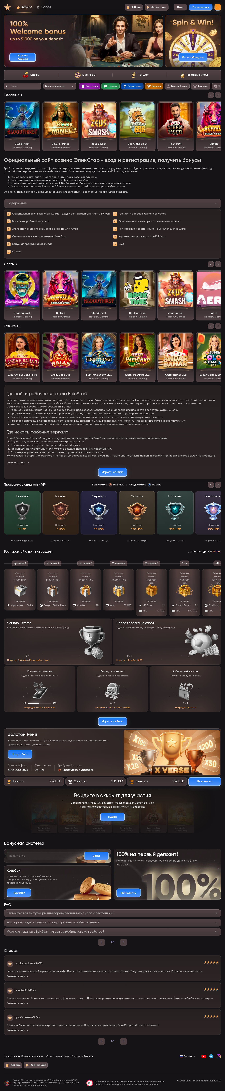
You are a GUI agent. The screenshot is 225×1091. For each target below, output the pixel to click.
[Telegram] (211, 1056)
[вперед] (123, 942)
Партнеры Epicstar (82, 1056)
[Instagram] (218, 1056)
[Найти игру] (7, 86)
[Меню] (217, 7)
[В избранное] (35, 106)
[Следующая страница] (123, 1041)
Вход (180, 7)
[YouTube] (203, 1056)
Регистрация (200, 7)
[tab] (31, 75)
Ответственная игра (58, 1056)
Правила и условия (32, 1056)
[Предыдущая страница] (101, 1041)
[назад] (101, 942)
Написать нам (12, 1056)
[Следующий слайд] (218, 95)
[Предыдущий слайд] (211, 95)
